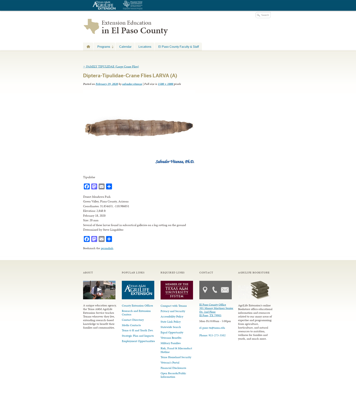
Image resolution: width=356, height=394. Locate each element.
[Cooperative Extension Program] (143, 5)
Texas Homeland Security (176, 357)
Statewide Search (171, 327)
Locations (145, 46)
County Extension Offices (137, 305)
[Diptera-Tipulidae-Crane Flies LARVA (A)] (139, 164)
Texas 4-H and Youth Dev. (137, 330)
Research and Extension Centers (136, 312)
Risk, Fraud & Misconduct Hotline (176, 350)
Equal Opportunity (172, 332)
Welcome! (88, 46)
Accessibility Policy (172, 316)
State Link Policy (171, 321)
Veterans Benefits (171, 338)
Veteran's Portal (170, 362)
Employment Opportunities (138, 341)
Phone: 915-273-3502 (212, 335)
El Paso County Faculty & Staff (178, 46)
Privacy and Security (173, 311)
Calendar (125, 46)
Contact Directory (133, 320)
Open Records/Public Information (173, 375)
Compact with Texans (174, 306)
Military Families (171, 343)
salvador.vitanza (132, 84)
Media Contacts (131, 325)
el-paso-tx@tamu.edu (212, 328)
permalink (107, 248)
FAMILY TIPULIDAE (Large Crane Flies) (111, 66)
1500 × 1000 (165, 84)
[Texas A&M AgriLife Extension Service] (103, 6)
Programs (102, 46)
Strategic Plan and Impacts (138, 336)
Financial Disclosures (173, 368)
